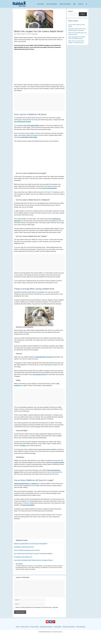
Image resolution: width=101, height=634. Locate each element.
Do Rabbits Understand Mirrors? (24, 547)
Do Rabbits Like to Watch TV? (23, 557)
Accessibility (57, 626)
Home (17, 626)
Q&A (74, 4)
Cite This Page (80, 626)
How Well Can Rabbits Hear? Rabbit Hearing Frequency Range (33, 560)
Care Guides (40, 4)
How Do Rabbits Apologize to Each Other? (27, 550)
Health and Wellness (65, 4)
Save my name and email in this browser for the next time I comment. (37, 607)
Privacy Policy (34, 626)
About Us (80, 4)
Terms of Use (25, 626)
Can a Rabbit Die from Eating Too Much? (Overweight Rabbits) (33, 553)
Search (70, 11)
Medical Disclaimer (46, 626)
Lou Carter (19, 563)
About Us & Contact (69, 626)
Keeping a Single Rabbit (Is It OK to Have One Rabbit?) (30, 543)
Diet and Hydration (52, 4)
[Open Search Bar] (86, 4)
